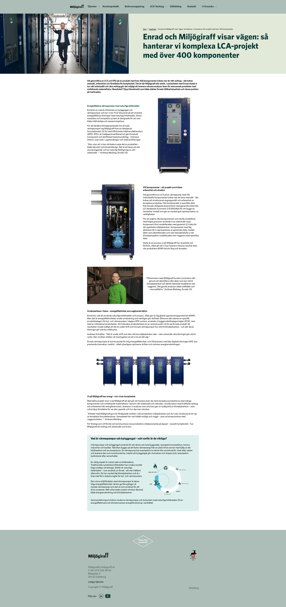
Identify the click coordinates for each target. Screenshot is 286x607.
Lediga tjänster (96, 581)
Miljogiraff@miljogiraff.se (101, 567)
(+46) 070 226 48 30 (99, 570)
